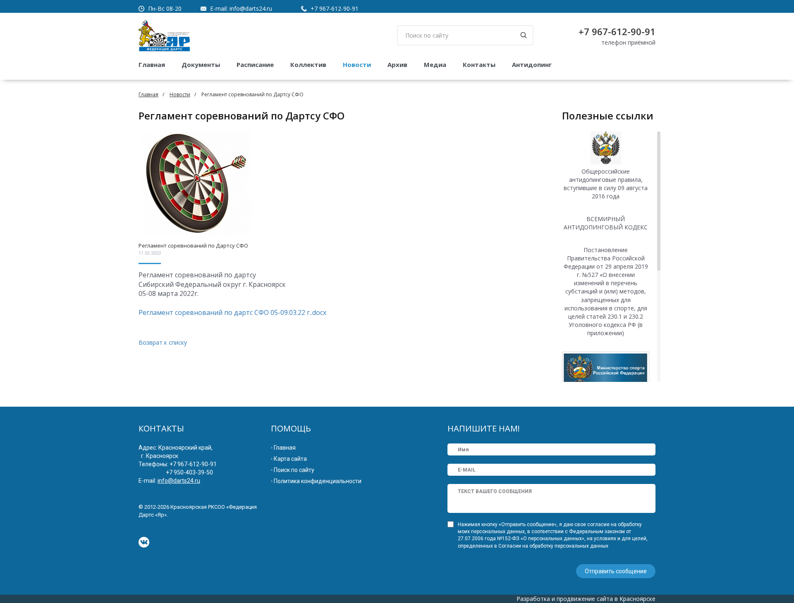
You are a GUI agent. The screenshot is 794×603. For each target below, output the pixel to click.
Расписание (255, 64)
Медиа (435, 64)
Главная (152, 64)
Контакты (479, 64)
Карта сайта (290, 458)
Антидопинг (532, 64)
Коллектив (308, 64)
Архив (397, 64)
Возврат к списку (163, 342)
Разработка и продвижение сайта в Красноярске (586, 599)
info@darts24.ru (251, 8)
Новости (357, 64)
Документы (201, 64)
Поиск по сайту (294, 470)
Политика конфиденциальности (317, 481)
